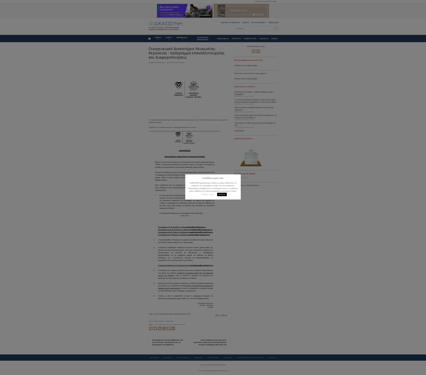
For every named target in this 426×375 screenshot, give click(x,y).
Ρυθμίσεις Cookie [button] (207, 194)
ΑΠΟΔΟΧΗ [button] (221, 194)
